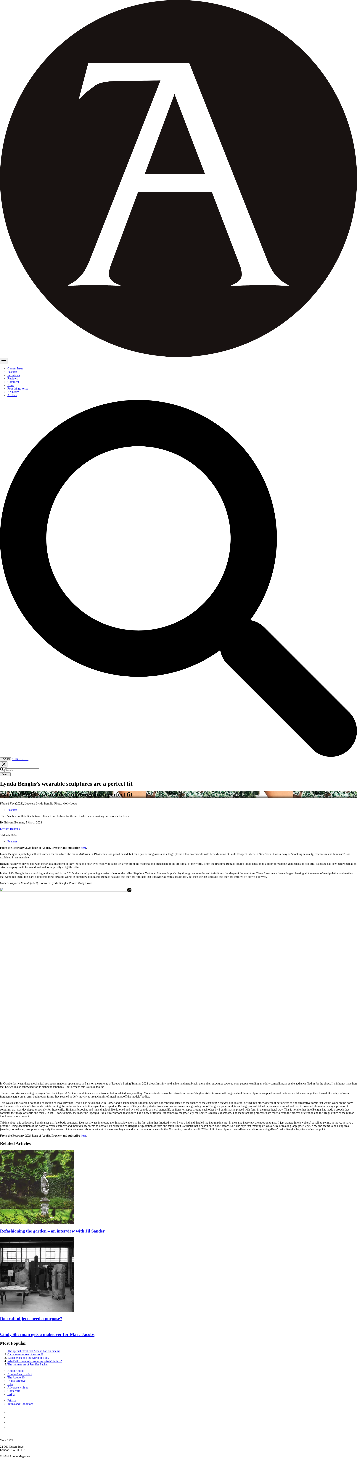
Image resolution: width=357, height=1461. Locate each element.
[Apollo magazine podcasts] (9, 1427)
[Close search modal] (3, 764)
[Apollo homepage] (178, 179)
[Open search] (178, 755)
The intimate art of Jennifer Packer (27, 1364)
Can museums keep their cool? (25, 1354)
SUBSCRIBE (20, 759)
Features (12, 809)
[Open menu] (3, 361)
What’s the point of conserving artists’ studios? (34, 1361)
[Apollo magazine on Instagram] (9, 1422)
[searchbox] (21, 770)
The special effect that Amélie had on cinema (33, 1351)
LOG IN (5, 759)
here (83, 847)
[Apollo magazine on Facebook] (9, 1412)
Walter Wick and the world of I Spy (28, 1357)
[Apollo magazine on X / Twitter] (9, 1417)
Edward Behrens (10, 828)
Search (5, 774)
